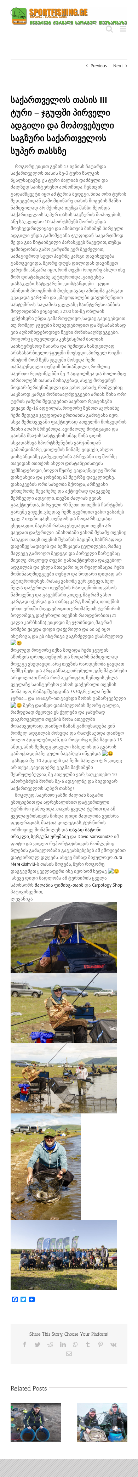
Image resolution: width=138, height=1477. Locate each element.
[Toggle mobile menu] (123, 29)
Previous (99, 66)
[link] (50, 836)
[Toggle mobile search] (109, 29)
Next (118, 66)
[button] (16, 1422)
